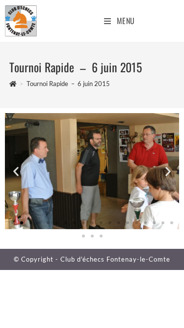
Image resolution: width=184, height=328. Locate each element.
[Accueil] (13, 84)
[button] (16, 171)
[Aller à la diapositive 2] (21, 222)
